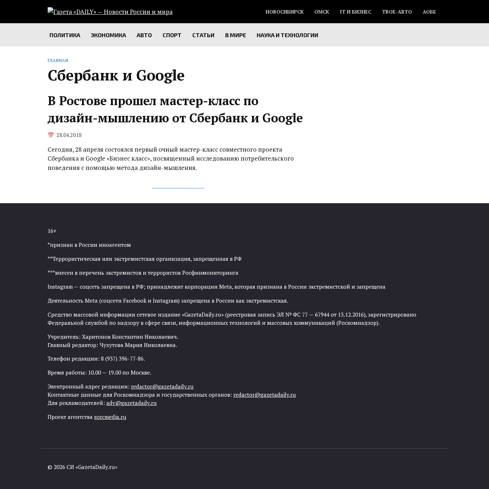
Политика (64, 34)
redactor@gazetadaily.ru (162, 386)
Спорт (172, 34)
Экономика (108, 34)
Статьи (203, 34)
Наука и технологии (287, 34)
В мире (235, 34)
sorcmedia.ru (110, 416)
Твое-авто (397, 12)
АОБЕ (429, 12)
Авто (144, 34)
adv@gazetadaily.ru (131, 402)
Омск (321, 12)
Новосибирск (285, 12)
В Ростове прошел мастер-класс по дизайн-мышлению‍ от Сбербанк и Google (175, 109)
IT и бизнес (355, 12)
